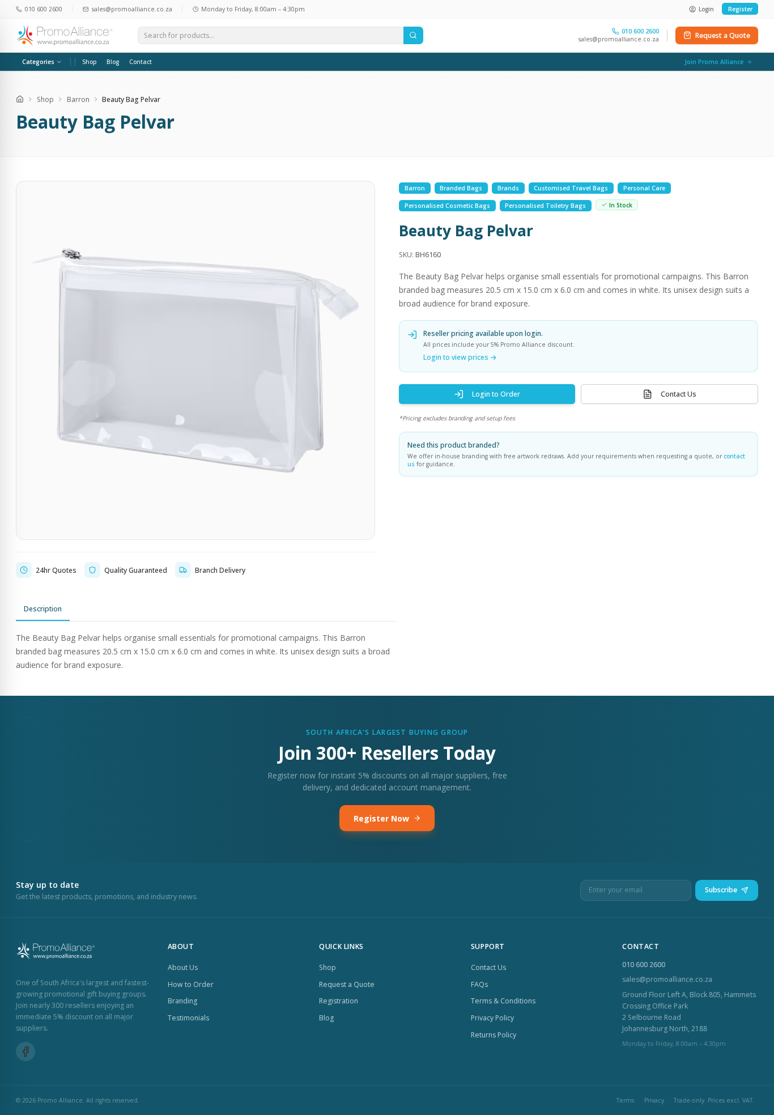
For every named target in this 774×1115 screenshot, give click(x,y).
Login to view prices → (460, 357)
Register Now (381, 818)
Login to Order (496, 394)
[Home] (20, 99)
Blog (113, 62)
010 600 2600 (643, 964)
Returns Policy (493, 1035)
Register (740, 9)
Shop (89, 62)
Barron (78, 99)
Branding (182, 1001)
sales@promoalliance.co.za (619, 39)
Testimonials (188, 1018)
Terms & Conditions (503, 1001)
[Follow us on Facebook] (25, 1051)
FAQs (479, 984)
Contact (140, 62)
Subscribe (721, 890)
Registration (338, 1001)
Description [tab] (43, 609)
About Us (183, 967)
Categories (38, 62)
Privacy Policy (492, 1018)
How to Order (191, 984)
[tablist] (206, 610)
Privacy (654, 1100)
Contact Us (678, 394)
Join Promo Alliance (713, 62)
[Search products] (413, 36)
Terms (625, 1100)
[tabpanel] (206, 651)
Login (706, 9)
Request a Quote (722, 35)
